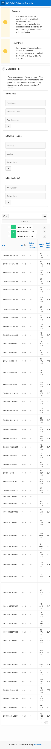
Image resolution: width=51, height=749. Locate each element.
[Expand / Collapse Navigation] (3, 3)
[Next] (46, 722)
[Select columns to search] (5, 216)
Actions (23, 221)
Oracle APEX (37, 745)
